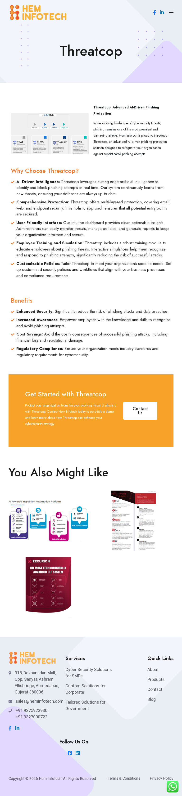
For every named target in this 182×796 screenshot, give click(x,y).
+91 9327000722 (31, 716)
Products (156, 679)
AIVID (25, 545)
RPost (110, 545)
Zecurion (29, 612)
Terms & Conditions (124, 778)
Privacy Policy (161, 778)
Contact (154, 689)
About (153, 669)
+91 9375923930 (31, 710)
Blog (151, 699)
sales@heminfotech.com (40, 701)
